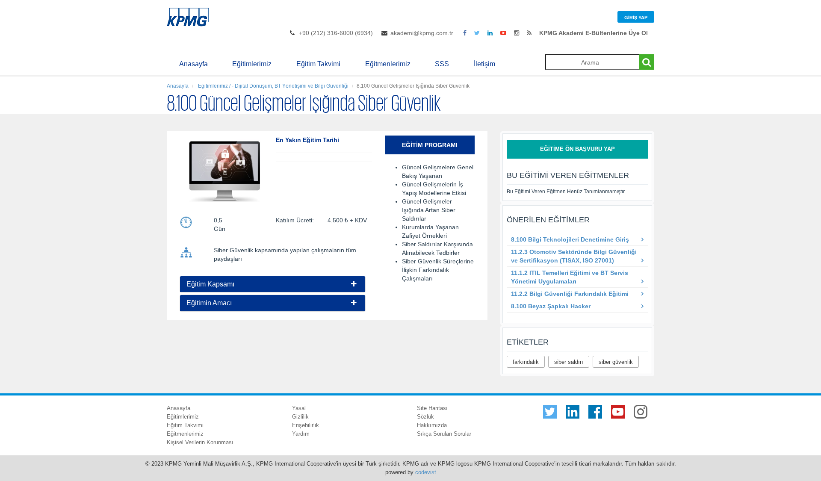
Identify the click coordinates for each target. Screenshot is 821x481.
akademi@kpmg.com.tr (421, 33)
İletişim (484, 64)
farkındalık (526, 362)
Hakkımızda (432, 425)
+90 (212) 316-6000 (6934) (336, 33)
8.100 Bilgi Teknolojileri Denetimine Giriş (570, 239)
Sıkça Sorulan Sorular (444, 434)
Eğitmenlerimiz (387, 64)
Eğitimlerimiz (252, 64)
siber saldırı (568, 362)
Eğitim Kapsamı (210, 284)
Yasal (299, 408)
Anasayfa (193, 64)
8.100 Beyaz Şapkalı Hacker (551, 306)
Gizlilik (300, 416)
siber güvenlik (616, 362)
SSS (442, 64)
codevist (425, 472)
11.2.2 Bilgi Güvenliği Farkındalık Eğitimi (570, 293)
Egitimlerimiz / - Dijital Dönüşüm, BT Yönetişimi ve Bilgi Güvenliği (272, 86)
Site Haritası (432, 408)
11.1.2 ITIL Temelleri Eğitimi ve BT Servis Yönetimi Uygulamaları (569, 277)
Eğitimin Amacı (209, 303)
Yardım (301, 434)
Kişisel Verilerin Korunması (200, 442)
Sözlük (425, 416)
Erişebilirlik (305, 425)
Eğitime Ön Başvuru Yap (577, 149)
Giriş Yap (635, 17)
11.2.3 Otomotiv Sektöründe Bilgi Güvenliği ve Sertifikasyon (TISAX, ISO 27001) (574, 256)
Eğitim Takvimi (318, 64)
